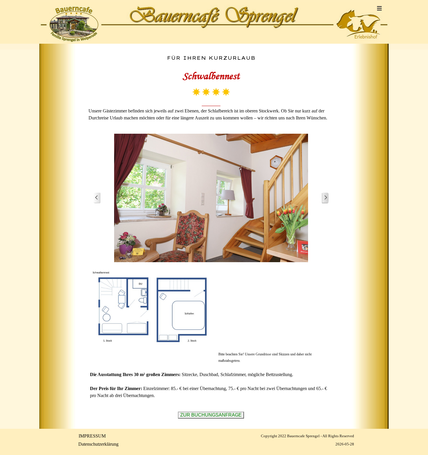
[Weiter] (325, 198)
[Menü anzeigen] (379, 8)
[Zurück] (96, 198)
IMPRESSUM (92, 435)
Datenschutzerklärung (98, 444)
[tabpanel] (211, 88)
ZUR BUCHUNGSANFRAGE (211, 414)
